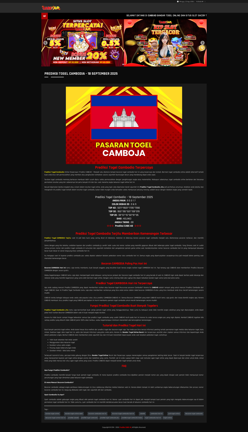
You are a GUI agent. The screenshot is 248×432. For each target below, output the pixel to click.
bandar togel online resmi (74, 414)
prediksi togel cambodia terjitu (132, 418)
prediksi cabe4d (73, 418)
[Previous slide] (45, 43)
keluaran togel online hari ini (55, 418)
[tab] (123, 64)
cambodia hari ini (156, 414)
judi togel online (174, 414)
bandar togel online (52, 414)
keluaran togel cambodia (194, 414)
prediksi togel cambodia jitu (109, 418)
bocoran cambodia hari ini (97, 414)
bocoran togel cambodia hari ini (123, 414)
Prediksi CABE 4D (125, 427)
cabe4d (142, 414)
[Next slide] (202, 43)
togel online (167, 418)
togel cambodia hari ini (153, 418)
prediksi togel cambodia (89, 418)
